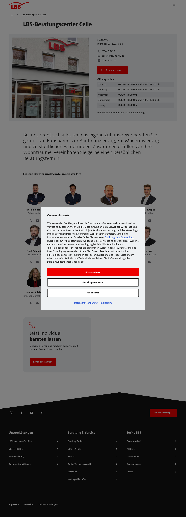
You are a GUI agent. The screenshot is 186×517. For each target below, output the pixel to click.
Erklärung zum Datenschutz (119, 237)
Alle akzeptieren (93, 272)
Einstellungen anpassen (93, 282)
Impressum (106, 302)
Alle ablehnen (93, 292)
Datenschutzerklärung (86, 302)
